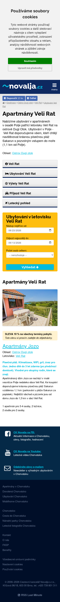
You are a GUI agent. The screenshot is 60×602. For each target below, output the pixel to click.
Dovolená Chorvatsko (14, 491)
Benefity (7, 550)
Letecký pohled (19, 203)
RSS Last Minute (31, 595)
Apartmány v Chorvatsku (16, 486)
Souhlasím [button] (30, 61)
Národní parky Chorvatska (16, 520)
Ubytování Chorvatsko (14, 496)
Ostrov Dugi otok (25, 102)
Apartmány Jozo (20, 345)
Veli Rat (38, 102)
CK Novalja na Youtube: (27, 451)
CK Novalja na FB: (24, 432)
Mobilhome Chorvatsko (15, 501)
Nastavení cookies (12, 564)
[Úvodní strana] (3, 102)
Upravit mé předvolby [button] (30, 68)
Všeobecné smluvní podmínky (19, 559)
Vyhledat (29, 267)
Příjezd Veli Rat (20, 193)
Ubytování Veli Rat (22, 173)
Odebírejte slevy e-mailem (29, 467)
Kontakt (6, 535)
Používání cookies (12, 569)
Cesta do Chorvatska (14, 515)
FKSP (5, 545)
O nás (5, 540)
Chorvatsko (8, 510)
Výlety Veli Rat (18, 183)
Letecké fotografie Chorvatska (18, 525)
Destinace (11, 102)
